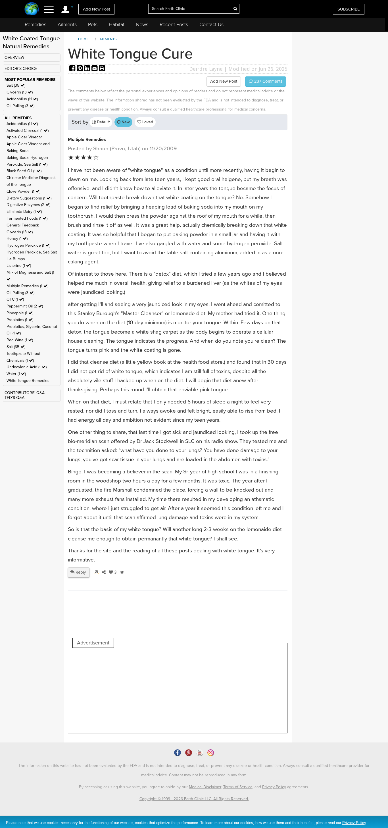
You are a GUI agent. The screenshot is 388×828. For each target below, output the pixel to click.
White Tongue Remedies (28, 380)
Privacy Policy (274, 787)
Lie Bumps (16, 259)
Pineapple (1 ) (20, 313)
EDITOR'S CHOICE (21, 68)
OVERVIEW (14, 57)
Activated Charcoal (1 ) (28, 130)
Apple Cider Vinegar (24, 137)
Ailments (67, 24)
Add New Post (96, 9)
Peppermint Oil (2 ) (25, 306)
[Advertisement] (176, 690)
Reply (80, 572)
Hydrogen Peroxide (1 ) (28, 245)
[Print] (102, 69)
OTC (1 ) (15, 299)
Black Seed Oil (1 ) (24, 170)
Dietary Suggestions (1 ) (29, 198)
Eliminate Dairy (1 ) (24, 211)
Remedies (35, 24)
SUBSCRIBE (348, 9)
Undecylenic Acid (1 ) (27, 367)
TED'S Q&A (14, 397)
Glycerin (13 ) (20, 92)
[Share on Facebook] (73, 69)
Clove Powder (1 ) (23, 191)
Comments (267, 81)
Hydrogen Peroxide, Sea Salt (32, 252)
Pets (92, 24)
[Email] (95, 69)
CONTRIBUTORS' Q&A (25, 392)
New (125, 122)
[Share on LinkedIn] (87, 69)
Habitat (116, 24)
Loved (147, 122)
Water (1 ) (16, 373)
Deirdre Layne (206, 69)
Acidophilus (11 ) (22, 99)
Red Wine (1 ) (20, 340)
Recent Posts (174, 24)
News (142, 24)
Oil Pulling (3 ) (20, 105)
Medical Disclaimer (205, 787)
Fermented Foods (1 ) (27, 218)
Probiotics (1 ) (20, 319)
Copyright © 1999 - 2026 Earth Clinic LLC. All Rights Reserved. (194, 798)
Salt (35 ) (16, 85)
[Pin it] (80, 69)
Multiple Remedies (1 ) (27, 286)
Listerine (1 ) (19, 265)
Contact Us (211, 24)
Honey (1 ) (17, 238)
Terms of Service (238, 787)
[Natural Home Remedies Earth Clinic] (32, 9)
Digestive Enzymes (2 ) (28, 204)
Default (103, 122)
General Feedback (23, 225)
